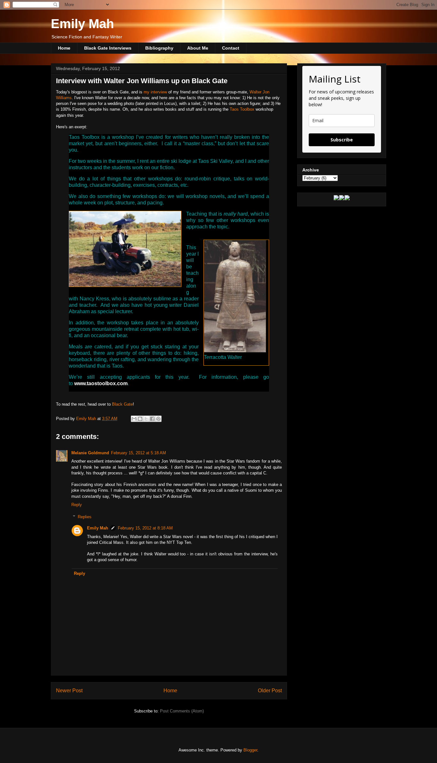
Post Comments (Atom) (182, 711)
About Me (197, 48)
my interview (155, 92)
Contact (230, 48)
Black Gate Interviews (107, 48)
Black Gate (122, 404)
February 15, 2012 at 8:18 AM (145, 528)
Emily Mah (82, 24)
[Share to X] (146, 419)
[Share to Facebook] (152, 419)
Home (64, 48)
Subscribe (341, 140)
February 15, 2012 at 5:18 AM (138, 452)
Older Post (270, 690)
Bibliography (159, 48)
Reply (76, 504)
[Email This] (134, 419)
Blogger (250, 750)
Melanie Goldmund (90, 452)
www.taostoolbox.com (101, 383)
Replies (84, 516)
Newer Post (69, 690)
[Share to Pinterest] (158, 419)
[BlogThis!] (140, 419)
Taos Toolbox (242, 109)
